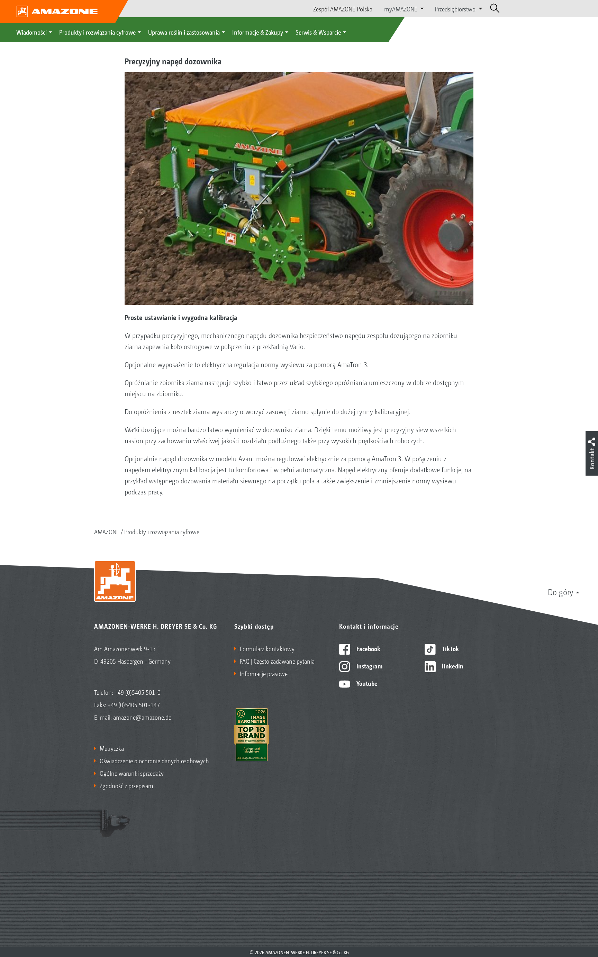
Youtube (366, 683)
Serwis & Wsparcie (318, 32)
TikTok (450, 648)
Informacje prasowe (264, 673)
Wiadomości (31, 32)
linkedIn (452, 666)
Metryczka (112, 748)
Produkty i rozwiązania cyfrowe (97, 32)
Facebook (367, 648)
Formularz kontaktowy (267, 648)
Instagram (368, 666)
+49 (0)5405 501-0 (138, 692)
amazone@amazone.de (142, 717)
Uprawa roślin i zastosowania (184, 32)
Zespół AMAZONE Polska (342, 9)
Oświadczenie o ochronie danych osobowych (154, 760)
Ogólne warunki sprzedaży (132, 773)
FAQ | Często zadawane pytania (277, 661)
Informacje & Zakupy (257, 32)
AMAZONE (106, 531)
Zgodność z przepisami (127, 785)
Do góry (560, 591)
